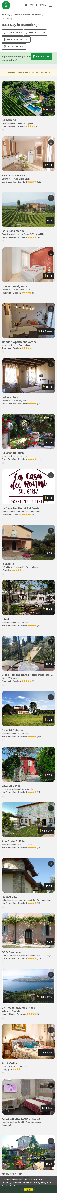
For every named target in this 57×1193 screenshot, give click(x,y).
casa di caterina (13, 730)
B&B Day (6, 15)
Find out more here (33, 1179)
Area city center (21, 401)
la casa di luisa (13, 452)
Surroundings (15, 46)
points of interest (17, 39)
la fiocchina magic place (18, 1007)
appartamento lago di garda (21, 1118)
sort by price (14, 32)
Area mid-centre (33, 567)
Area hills (40, 234)
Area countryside (25, 123)
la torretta (9, 120)
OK (28, 1190)
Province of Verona (32, 15)
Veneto (16, 15)
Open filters (43, 56)
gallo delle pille (12, 1174)
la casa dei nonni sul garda (21, 508)
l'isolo (6, 619)
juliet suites (10, 397)
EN (42, 5)
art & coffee (10, 1063)
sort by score (36, 32)
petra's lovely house (15, 286)
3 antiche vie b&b (14, 175)
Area (22, 179)
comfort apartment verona (19, 342)
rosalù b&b (10, 896)
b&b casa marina (13, 231)
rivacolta (8, 563)
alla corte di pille (13, 841)
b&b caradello (11, 952)
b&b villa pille (11, 785)
